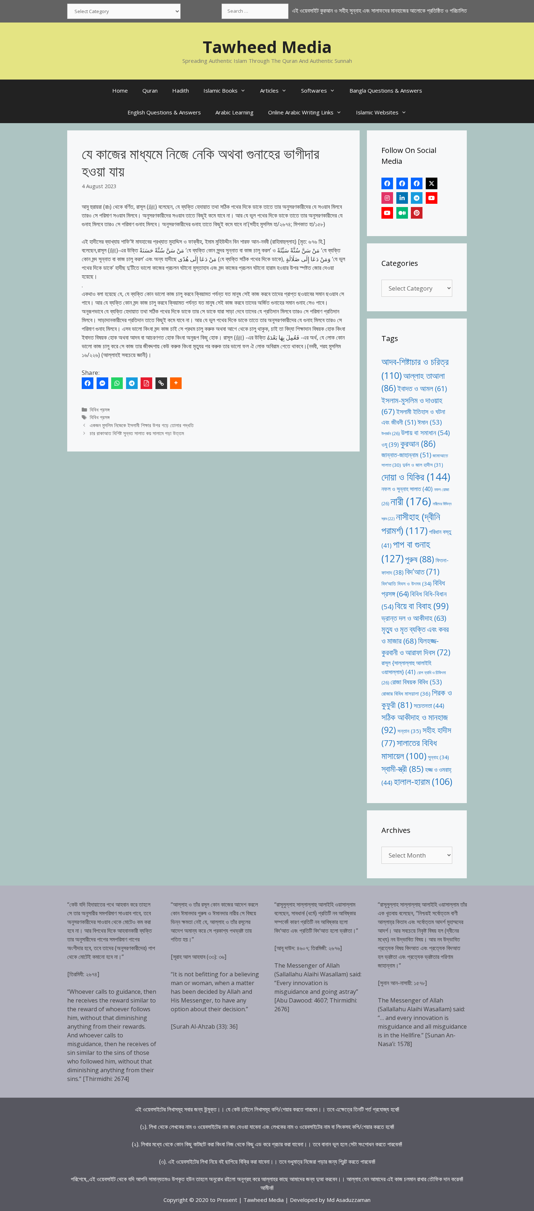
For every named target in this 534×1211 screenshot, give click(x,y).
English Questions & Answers (164, 112)
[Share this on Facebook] (87, 383)
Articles (269, 90)
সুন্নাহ (438, 757)
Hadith (180, 90)
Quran (150, 90)
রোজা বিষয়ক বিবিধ (416, 681)
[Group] (416, 183)
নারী (411, 501)
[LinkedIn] (402, 198)
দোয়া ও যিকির (415, 476)
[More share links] (176, 383)
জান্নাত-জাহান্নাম (406, 454)
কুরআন (418, 443)
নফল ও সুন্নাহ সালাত (407, 489)
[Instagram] (387, 198)
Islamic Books (220, 90)
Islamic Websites (377, 112)
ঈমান (429, 421)
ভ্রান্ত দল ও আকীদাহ (413, 618)
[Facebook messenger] (102, 383)
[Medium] (402, 213)
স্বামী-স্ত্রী (402, 768)
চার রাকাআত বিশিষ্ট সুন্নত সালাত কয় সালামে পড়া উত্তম (137, 433)
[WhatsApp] (117, 383)
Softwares (314, 90)
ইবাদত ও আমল (422, 388)
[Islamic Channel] (431, 198)
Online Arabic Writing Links (300, 112)
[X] (431, 183)
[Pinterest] (416, 213)
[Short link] (161, 383)
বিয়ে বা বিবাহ (422, 606)
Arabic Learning (234, 112)
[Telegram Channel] (416, 198)
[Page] (402, 183)
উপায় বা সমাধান (425, 432)
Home (120, 90)
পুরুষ (419, 559)
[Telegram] (132, 383)
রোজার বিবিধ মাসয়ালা (405, 693)
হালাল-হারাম (423, 781)
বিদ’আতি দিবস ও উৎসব (406, 583)
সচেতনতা (429, 705)
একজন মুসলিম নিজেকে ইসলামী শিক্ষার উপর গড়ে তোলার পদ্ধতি (142, 425)
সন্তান (409, 730)
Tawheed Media (267, 47)
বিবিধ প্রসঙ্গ (100, 409)
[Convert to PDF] (146, 383)
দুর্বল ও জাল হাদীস (422, 464)
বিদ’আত (422, 571)
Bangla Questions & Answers (385, 90)
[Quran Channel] (387, 213)
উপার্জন (390, 433)
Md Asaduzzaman (349, 1199)
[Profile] (387, 183)
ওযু (390, 445)
